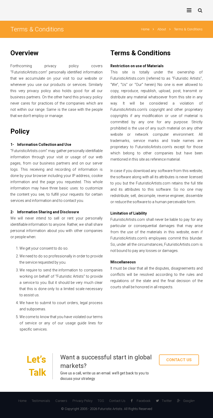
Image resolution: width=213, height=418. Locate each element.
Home (145, 29)
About (161, 29)
